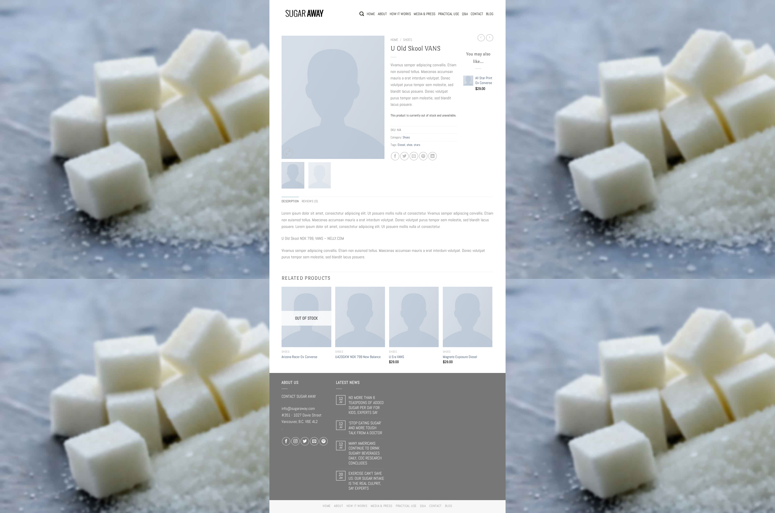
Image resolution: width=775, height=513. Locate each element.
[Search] (361, 14)
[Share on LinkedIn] (432, 156)
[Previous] (288, 97)
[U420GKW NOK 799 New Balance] (360, 317)
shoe (409, 145)
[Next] (377, 97)
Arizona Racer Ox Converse (299, 356)
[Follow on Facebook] (286, 441)
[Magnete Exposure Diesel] (468, 317)
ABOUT (382, 13)
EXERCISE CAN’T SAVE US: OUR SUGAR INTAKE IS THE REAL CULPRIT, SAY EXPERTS (366, 481)
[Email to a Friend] (413, 156)
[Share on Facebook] (395, 156)
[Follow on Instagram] (295, 441)
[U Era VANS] (414, 317)
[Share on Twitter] (404, 156)
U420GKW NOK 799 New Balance (358, 356)
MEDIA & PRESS (424, 13)
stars (417, 145)
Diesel (401, 145)
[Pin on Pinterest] (423, 156)
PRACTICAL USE (448, 13)
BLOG (489, 13)
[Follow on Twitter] (305, 441)
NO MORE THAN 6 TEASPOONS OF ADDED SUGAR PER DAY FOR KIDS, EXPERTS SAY (366, 405)
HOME (371, 13)
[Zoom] (288, 153)
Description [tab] (290, 201)
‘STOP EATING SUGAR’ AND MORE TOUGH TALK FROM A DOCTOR (365, 428)
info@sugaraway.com (298, 408)
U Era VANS (396, 356)
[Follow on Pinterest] (323, 441)
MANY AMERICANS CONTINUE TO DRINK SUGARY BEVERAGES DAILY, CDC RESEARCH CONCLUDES (365, 453)
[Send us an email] (314, 441)
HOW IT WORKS (400, 13)
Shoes (407, 39)
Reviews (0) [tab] (310, 201)
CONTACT (477, 13)
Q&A (465, 13)
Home (394, 39)
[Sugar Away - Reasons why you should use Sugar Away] (305, 13)
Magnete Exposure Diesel (460, 356)
